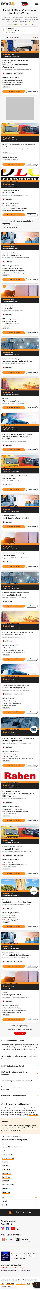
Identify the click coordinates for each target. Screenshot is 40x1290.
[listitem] (12, 1147)
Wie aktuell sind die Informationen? (19, 1096)
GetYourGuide (13, 227)
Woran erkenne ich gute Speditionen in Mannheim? (19, 1088)
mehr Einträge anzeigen (20, 1026)
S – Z (19, 1205)
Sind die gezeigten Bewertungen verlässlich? (19, 1081)
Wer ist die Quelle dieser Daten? (19, 1066)
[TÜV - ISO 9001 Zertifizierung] (5, 1256)
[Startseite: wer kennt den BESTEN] (8, 3)
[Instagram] (2, 1228)
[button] (36, 1285)
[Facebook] (7, 1228)
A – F (19, 1143)
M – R (19, 1201)
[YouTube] (13, 1228)
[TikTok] (18, 1228)
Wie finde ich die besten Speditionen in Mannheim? (19, 1073)
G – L (19, 1197)
